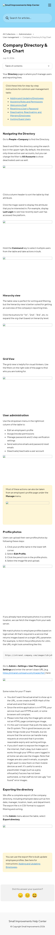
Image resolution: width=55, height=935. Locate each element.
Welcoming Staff (18, 105)
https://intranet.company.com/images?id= (24, 673)
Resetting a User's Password (24, 108)
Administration (25, 34)
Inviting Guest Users (20, 119)
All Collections (9, 34)
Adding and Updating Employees (27, 98)
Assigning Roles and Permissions (26, 101)
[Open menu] (49, 5)
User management (11, 37)
